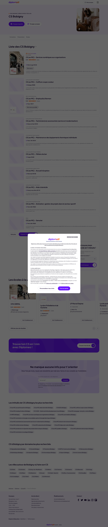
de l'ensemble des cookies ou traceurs (47, 250)
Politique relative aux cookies (67, 283)
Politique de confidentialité (51, 283)
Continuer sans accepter (72, 237)
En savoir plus (54, 279)
